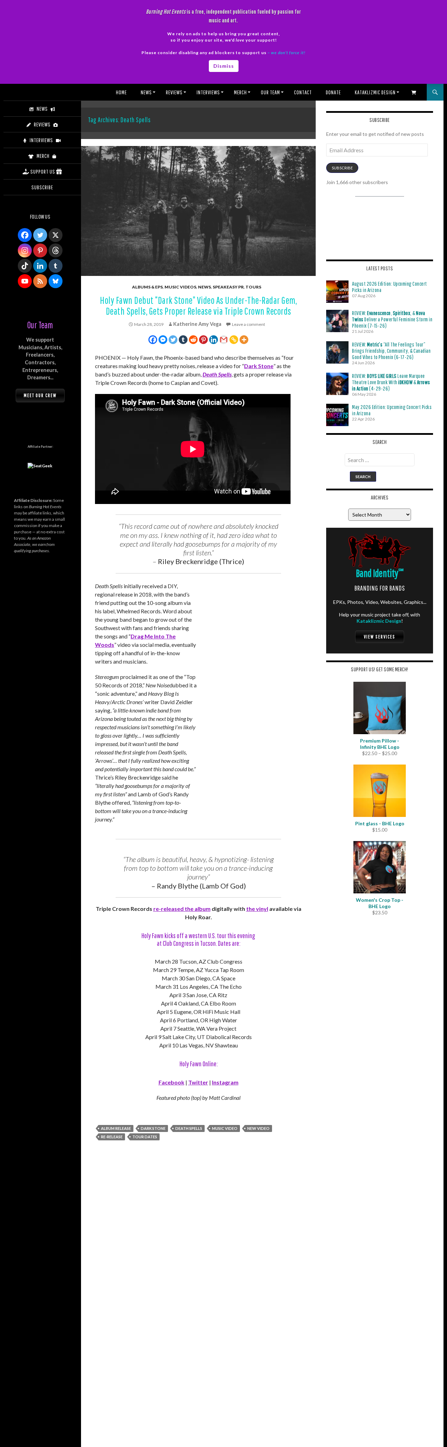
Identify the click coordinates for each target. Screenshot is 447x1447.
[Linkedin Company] (40, 266)
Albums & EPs (147, 287)
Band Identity (380, 573)
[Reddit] (193, 339)
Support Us (42, 171)
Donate (333, 92)
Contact (303, 92)
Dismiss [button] (223, 66)
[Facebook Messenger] (163, 339)
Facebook (171, 1082)
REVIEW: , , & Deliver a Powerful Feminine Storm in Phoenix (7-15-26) (392, 319)
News (146, 92)
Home (121, 92)
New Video (258, 1128)
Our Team (270, 92)
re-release (112, 1136)
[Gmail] (223, 339)
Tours (253, 287)
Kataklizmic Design (375, 92)
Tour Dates (144, 1136)
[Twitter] (173, 339)
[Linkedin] (213, 339)
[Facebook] (152, 339)
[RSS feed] (40, 281)
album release (116, 1128)
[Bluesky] (56, 281)
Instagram (225, 1082)
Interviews (208, 92)
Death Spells (217, 374)
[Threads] (56, 250)
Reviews (174, 92)
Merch (240, 92)
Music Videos (180, 287)
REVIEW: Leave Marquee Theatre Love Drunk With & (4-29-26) (391, 382)
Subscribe (342, 168)
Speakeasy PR (228, 287)
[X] (56, 235)
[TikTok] (25, 266)
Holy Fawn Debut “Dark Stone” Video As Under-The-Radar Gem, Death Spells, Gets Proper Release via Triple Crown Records (198, 305)
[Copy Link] (233, 339)
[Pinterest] (203, 339)
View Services (379, 637)
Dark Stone (258, 366)
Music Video (224, 1128)
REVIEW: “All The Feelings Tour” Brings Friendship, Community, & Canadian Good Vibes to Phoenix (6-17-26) (391, 350)
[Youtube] (25, 281)
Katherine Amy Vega (197, 324)
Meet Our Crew (40, 395)
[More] (244, 339)
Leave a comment (248, 324)
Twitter (198, 1082)
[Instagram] (25, 250)
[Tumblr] (183, 339)
